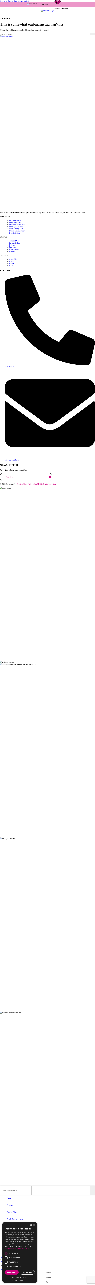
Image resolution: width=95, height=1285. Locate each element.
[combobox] (31, 1225)
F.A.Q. (11, 261)
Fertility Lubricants (16, 227)
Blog (11, 265)
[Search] (92, 34)
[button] (20, 1277)
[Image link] (63, 3)
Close (2, 1257)
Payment (12, 247)
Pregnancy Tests (15, 222)
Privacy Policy (14, 243)
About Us (12, 259)
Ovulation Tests (15, 220)
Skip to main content (21, 1)
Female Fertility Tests (17, 225)
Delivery (12, 245)
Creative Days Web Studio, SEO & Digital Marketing (36, 484)
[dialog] (19, 1252)
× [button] (34, 1225)
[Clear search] (88, 34)
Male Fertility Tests (16, 229)
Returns (12, 251)
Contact (12, 263)
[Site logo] (47, 11)
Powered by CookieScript (19, 1280)
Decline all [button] (27, 1272)
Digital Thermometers (17, 231)
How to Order (14, 249)
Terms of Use (14, 241)
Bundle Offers (14, 233)
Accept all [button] (11, 1272)
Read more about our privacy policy (16, 1248)
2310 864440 (44, 4)
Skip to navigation (7, 1)
